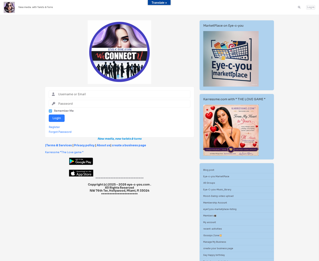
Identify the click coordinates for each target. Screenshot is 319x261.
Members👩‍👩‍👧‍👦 (210, 215)
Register (54, 127)
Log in (310, 7)
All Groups (209, 182)
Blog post (208, 170)
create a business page (129, 145)
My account (209, 222)
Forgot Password (60, 132)
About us (103, 145)
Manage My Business (214, 241)
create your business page (218, 248)
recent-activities (212, 228)
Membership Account (215, 202)
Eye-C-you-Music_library (217, 189)
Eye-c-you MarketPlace (216, 176)
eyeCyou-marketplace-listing (219, 209)
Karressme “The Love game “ (64, 152)
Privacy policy (84, 145)
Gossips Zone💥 (212, 235)
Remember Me (64, 110)
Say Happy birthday (214, 255)
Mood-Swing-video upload (218, 196)
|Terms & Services (58, 145)
